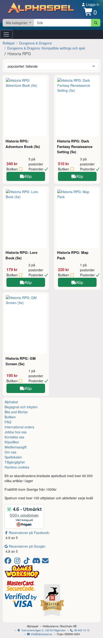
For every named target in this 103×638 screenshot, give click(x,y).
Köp (28, 176)
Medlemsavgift (16, 447)
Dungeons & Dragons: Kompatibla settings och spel (46, 48)
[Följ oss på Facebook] (9, 561)
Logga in (92, 4)
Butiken (10, 416)
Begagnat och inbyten (21, 406)
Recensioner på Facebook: (29, 532)
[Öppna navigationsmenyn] (6, 34)
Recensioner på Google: (27, 546)
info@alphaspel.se (41, 634)
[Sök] (95, 23)
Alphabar (11, 401)
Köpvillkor (12, 442)
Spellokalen (13, 457)
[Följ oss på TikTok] (27, 561)
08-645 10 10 (81, 630)
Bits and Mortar (16, 411)
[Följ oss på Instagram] (18, 561)
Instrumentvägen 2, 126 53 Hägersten (43, 630)
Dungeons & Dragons (35, 43)
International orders (19, 427)
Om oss (10, 452)
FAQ (8, 422)
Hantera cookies (17, 467)
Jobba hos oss (16, 432)
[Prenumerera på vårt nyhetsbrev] (45, 561)
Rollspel (9, 43)
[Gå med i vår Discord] (37, 561)
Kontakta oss (14, 437)
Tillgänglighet (15, 462)
